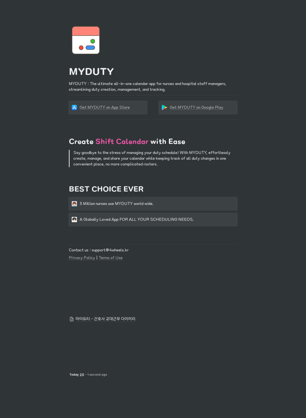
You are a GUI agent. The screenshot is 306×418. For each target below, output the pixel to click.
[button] (153, 319)
